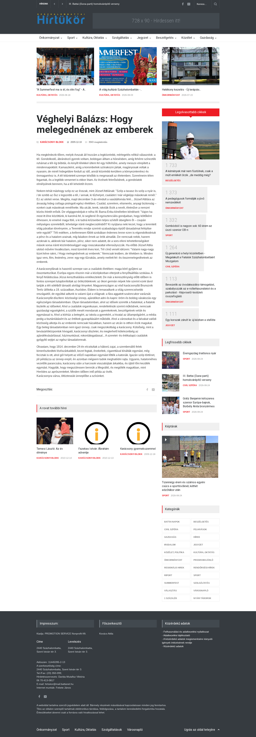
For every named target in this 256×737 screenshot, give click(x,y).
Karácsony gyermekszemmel (138, 448)
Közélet (186, 37)
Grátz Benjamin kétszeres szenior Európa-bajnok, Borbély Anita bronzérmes (111, 3)
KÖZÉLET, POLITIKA (174, 552)
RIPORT (168, 575)
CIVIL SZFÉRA (172, 266)
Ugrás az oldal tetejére (199, 729)
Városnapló (135, 729)
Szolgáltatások (112, 729)
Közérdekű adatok (174, 646)
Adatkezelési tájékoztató (176, 635)
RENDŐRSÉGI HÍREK (204, 567)
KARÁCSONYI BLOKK (52, 142)
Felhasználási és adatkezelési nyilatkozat (186, 631)
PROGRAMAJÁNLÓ (203, 560)
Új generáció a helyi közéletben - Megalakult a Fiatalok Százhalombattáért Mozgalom (190, 257)
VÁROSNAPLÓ (200, 590)
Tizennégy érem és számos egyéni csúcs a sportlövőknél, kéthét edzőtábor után (183, 486)
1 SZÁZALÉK (170, 598)
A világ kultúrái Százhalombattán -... (120, 89)
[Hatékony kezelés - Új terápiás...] (190, 66)
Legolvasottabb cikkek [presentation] (190, 112)
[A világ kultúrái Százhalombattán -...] (128, 66)
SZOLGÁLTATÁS (201, 583)
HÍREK (196, 537)
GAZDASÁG (170, 537)
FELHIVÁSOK (200, 529)
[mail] (188, 4)
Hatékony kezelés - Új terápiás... (181, 89)
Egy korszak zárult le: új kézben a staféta (190, 320)
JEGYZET (170, 325)
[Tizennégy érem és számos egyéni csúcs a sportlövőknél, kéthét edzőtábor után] (190, 457)
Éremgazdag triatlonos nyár (199, 353)
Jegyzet (142, 37)
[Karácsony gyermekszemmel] (138, 431)
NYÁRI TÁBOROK (202, 598)
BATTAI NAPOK (172, 522)
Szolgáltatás (120, 37)
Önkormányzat (49, 37)
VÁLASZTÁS (170, 590)
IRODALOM (170, 545)
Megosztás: (45, 389)
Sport (71, 37)
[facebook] (182, 4)
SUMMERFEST (171, 583)
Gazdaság (207, 37)
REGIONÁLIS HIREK (174, 567)
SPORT (169, 235)
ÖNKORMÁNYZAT (171, 95)
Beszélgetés (165, 37)
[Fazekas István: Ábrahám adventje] (96, 431)
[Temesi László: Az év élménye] (55, 431)
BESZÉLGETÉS (173, 180)
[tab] (190, 113)
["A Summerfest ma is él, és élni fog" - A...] (65, 66)
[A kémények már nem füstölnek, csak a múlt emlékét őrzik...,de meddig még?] (190, 140)
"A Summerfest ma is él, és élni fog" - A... (61, 89)
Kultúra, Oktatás (93, 37)
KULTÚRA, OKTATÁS (47, 95)
